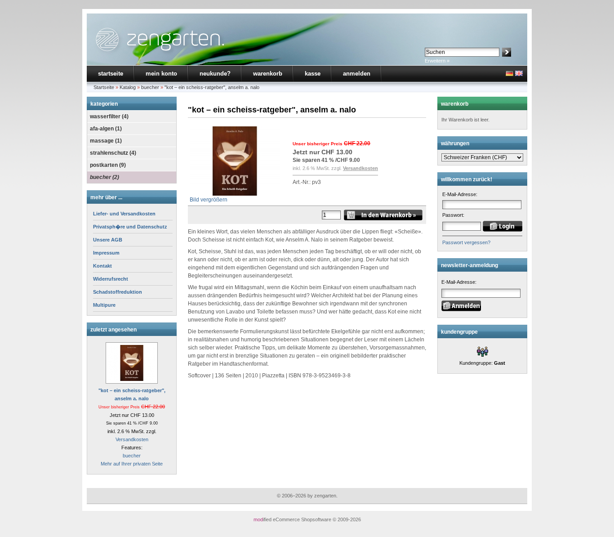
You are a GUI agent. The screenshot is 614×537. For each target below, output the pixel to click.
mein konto (161, 73)
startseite (110, 73)
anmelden (356, 73)
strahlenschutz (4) (113, 153)
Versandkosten (132, 439)
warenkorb (267, 73)
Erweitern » (437, 60)
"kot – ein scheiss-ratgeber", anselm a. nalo (212, 87)
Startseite (103, 87)
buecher (150, 87)
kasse (312, 73)
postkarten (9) (108, 165)
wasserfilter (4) (109, 116)
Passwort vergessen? (466, 242)
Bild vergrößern (208, 200)
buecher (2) (104, 177)
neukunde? (215, 73)
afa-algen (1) (106, 128)
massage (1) (106, 141)
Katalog (128, 87)
